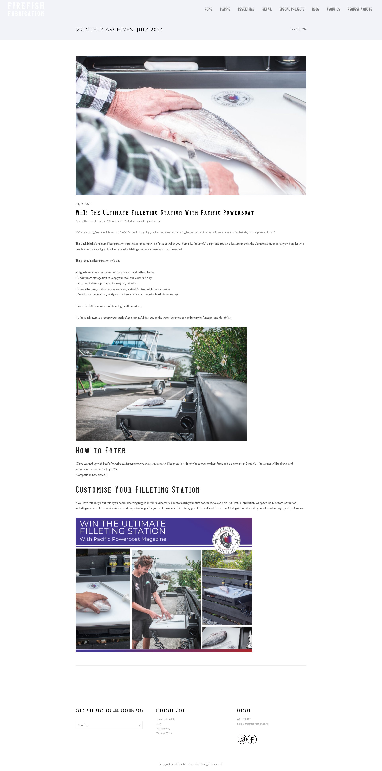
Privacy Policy (163, 728)
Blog (315, 9)
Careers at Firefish (165, 719)
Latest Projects (143, 221)
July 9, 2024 (83, 204)
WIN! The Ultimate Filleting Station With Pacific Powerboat (165, 213)
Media (157, 221)
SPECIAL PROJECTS (292, 9)
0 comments (116, 221)
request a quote (360, 9)
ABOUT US (333, 9)
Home (292, 29)
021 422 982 (244, 719)
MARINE (225, 9)
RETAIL (267, 9)
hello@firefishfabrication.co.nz (252, 724)
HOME (208, 9)
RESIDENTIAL (246, 9)
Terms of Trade (164, 733)
